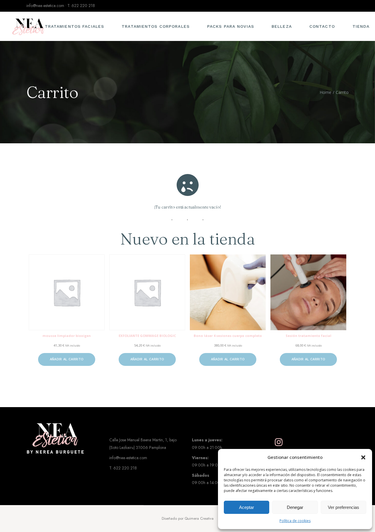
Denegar (295, 507)
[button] (363, 457)
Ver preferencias (343, 507)
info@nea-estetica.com (45, 5)
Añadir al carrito (67, 359)
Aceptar (246, 507)
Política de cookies (295, 520)
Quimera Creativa (199, 518)
